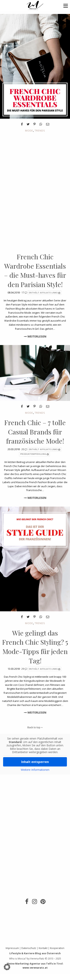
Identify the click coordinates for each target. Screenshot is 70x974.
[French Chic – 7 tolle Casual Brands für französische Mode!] (35, 373)
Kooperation (57, 948)
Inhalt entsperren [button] (35, 762)
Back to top (34, 727)
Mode (29, 130)
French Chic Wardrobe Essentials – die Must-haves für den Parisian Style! (35, 270)
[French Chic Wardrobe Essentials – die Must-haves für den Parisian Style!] (35, 66)
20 (23, 449)
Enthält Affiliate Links (43, 292)
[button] (65, 5)
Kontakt (43, 948)
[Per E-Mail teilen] (47, 124)
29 (23, 668)
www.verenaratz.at (35, 967)
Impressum (12, 948)
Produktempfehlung (33, 453)
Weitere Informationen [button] (35, 770)
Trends (40, 130)
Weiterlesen (36, 336)
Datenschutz (28, 948)
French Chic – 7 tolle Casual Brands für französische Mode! (35, 431)
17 (23, 292)
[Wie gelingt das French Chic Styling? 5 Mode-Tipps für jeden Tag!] (35, 558)
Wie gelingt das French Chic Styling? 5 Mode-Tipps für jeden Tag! (35, 646)
